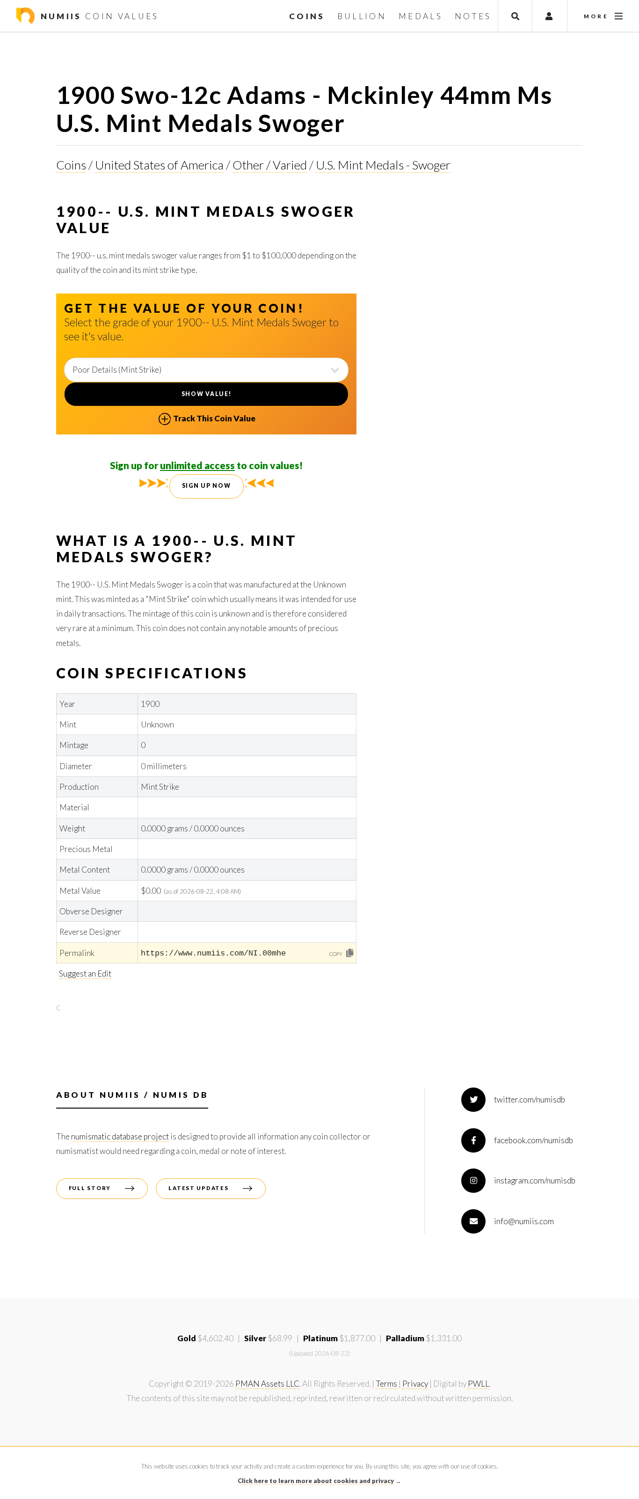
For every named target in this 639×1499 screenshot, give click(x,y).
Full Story (90, 1188)
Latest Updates (198, 1188)
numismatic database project (120, 1136)
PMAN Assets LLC (267, 1384)
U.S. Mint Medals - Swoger (383, 164)
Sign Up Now (206, 485)
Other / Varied (269, 164)
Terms (386, 1384)
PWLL (478, 1384)
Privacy (415, 1384)
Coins (71, 164)
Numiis (98, 16)
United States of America (159, 164)
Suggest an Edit (85, 973)
